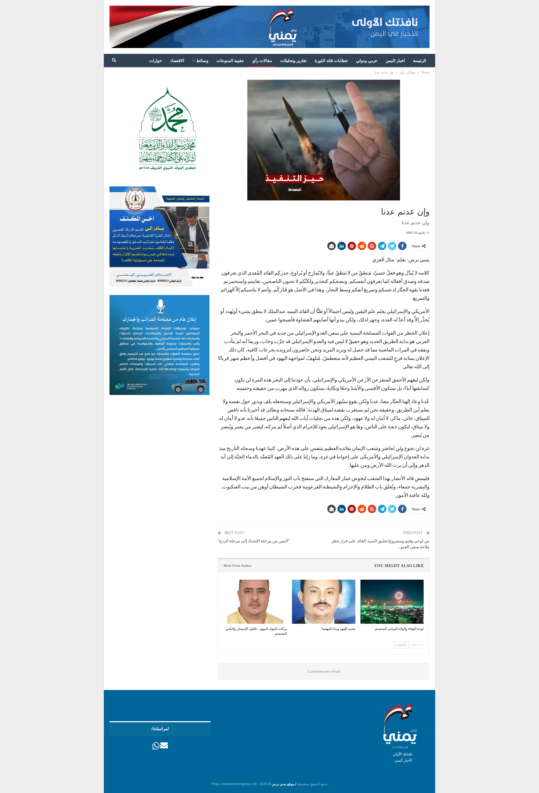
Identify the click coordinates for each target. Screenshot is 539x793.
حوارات (155, 60)
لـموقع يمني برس (284, 784)
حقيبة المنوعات (230, 60)
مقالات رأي (262, 60)
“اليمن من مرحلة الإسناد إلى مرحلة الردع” (254, 540)
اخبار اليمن (395, 60)
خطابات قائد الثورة (331, 60)
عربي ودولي (367, 60)
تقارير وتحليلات (293, 60)
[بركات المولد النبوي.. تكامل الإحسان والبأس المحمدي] (255, 602)
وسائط (202, 60)
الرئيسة (419, 60)
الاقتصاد (177, 60)
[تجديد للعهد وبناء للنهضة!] (323, 602)
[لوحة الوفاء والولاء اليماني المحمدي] (392, 602)
